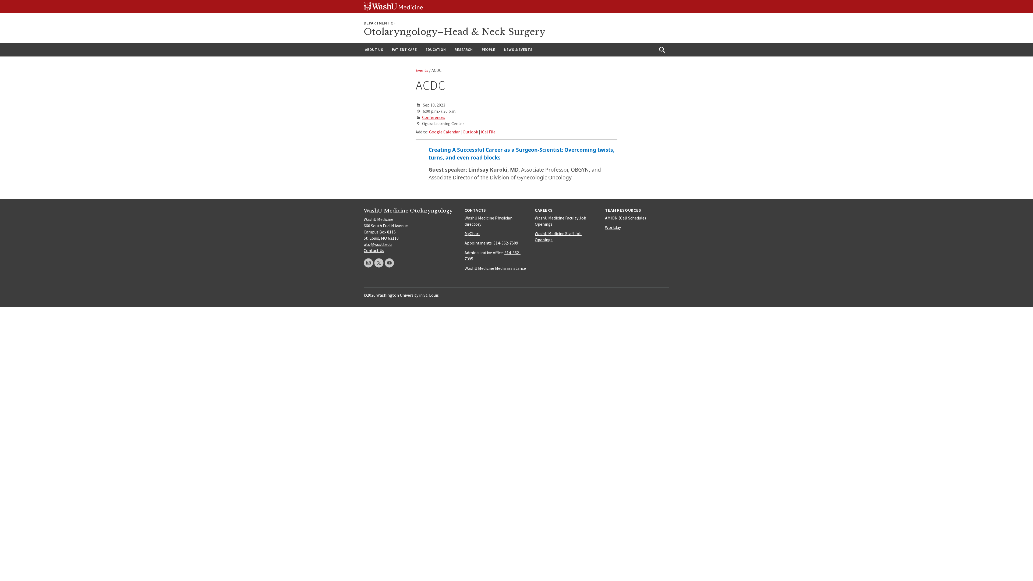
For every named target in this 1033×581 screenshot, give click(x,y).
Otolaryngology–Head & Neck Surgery (455, 31)
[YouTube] (389, 263)
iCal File (488, 131)
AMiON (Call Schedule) (625, 218)
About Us (374, 49)
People (488, 49)
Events (422, 70)
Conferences (433, 117)
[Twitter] (379, 263)
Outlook (470, 131)
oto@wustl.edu (378, 244)
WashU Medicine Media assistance (495, 268)
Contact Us (374, 250)
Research (464, 49)
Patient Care (404, 49)
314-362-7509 (505, 243)
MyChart (472, 233)
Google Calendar (444, 131)
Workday (613, 227)
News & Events (518, 49)
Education (436, 49)
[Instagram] (368, 263)
